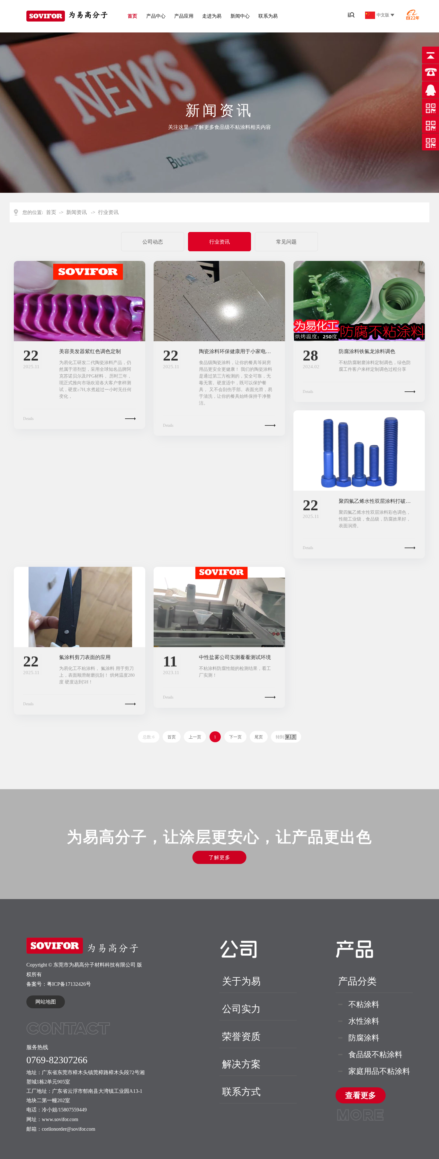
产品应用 (183, 16)
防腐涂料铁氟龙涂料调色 (367, 351)
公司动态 (152, 242)
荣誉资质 (241, 1036)
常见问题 (286, 242)
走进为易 (211, 16)
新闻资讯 (76, 212)
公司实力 (241, 1008)
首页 (132, 16)
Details (28, 418)
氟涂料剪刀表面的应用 (85, 657)
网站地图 (45, 1001)
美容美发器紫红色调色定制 (90, 351)
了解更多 (219, 857)
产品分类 (357, 981)
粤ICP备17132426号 (69, 984)
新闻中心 (240, 16)
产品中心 (156, 16)
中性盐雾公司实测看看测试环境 (235, 657)
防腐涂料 (363, 1038)
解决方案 (241, 1064)
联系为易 (268, 16)
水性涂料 (363, 1021)
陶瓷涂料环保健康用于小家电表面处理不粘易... (237, 351)
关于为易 (241, 981)
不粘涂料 (363, 1004)
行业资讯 (108, 212)
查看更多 (360, 1097)
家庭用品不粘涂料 (379, 1071)
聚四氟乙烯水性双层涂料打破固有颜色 (377, 501)
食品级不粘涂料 (375, 1054)
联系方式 (241, 1091)
